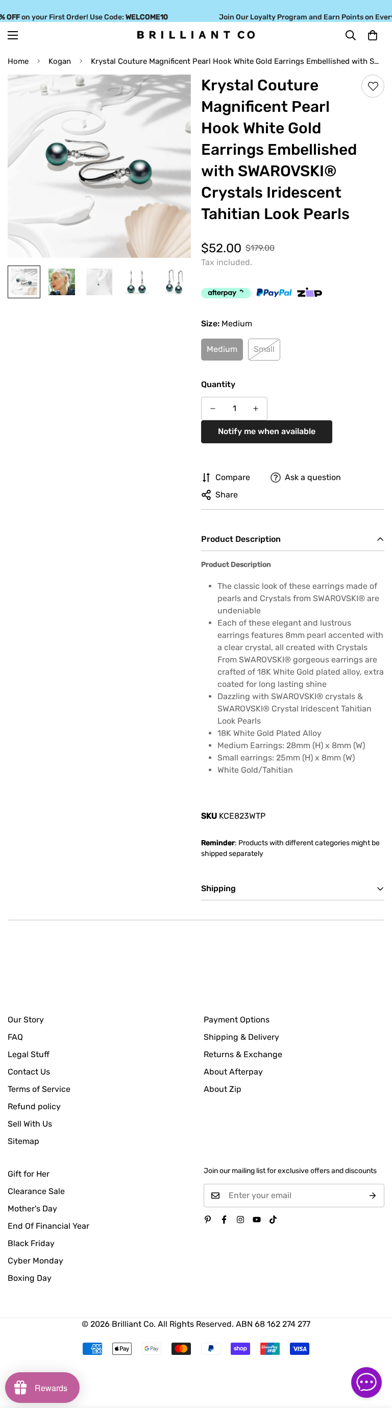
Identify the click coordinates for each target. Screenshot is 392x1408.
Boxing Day (30, 1278)
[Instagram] (240, 1219)
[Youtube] (257, 1219)
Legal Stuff (29, 1054)
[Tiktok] (273, 1219)
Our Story (26, 1019)
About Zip (222, 1089)
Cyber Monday (35, 1261)
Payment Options (237, 1019)
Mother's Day (32, 1208)
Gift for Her (29, 1174)
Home (18, 61)
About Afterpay (233, 1072)
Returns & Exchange (243, 1054)
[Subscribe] (372, 1195)
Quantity (218, 384)
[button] (372, 34)
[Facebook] (224, 1219)
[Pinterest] (208, 1219)
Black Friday (31, 1243)
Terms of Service (39, 1089)
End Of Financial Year (48, 1226)
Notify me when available (266, 431)
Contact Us (29, 1072)
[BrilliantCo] (196, 35)
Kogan (59, 61)
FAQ (15, 1037)
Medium (222, 349)
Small (264, 349)
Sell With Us (30, 1124)
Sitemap (23, 1141)
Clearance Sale (36, 1191)
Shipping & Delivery (241, 1037)
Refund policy (34, 1106)
